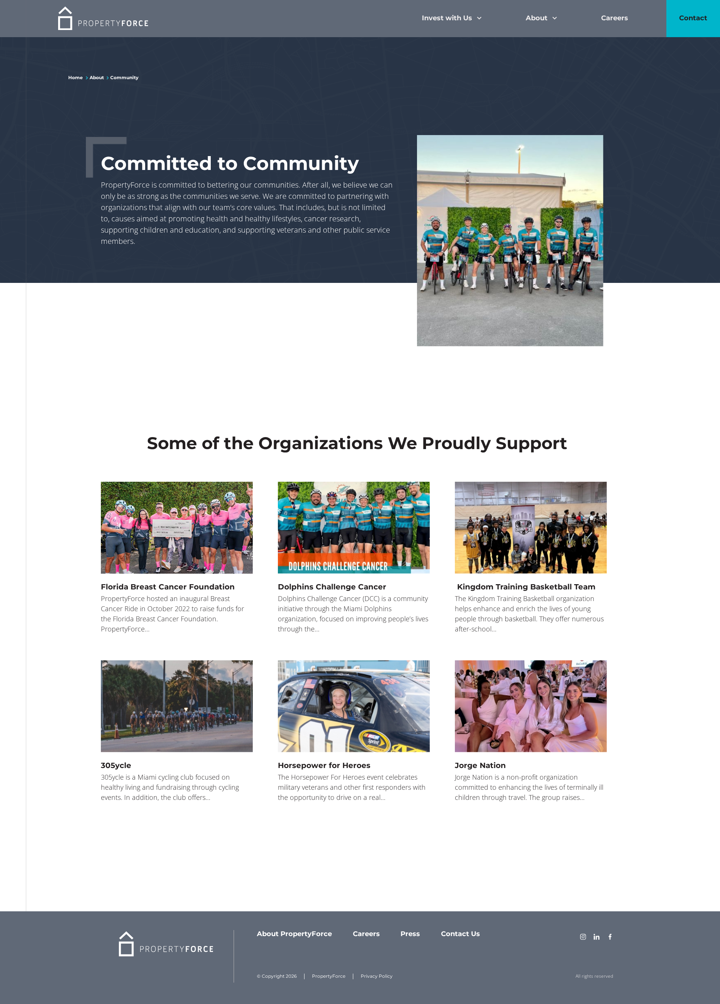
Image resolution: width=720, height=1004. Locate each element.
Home (75, 77)
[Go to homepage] (103, 18)
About (537, 18)
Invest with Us (447, 18)
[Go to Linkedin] (597, 937)
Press (410, 934)
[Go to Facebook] (610, 937)
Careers (614, 18)
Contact (693, 18)
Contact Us (460, 934)
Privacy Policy (377, 976)
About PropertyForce (294, 934)
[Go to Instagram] (583, 937)
